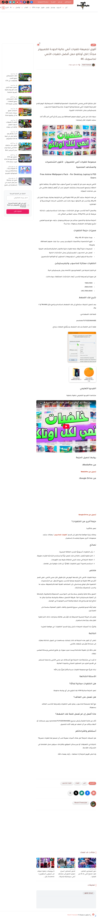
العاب (26, 7)
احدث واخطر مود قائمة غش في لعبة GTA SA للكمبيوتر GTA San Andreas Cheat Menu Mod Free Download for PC (11, 136)
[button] (87, 793)
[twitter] (28, 2)
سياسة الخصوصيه (43, 2)
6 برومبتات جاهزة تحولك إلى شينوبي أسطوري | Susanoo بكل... (45, 874)
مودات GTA (36, 7)
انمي (93, 45)
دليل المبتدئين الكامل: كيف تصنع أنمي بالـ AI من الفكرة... (87, 874)
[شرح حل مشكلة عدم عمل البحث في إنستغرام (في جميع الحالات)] (25, 181)
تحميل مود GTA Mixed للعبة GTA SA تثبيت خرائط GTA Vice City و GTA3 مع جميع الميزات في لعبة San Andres (10, 159)
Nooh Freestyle (86, 65)
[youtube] (17, 2)
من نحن (60, 2)
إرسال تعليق (89, 893)
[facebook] (31, 2)
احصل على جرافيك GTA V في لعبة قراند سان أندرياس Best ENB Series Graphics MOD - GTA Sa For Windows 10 (10, 148)
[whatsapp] (14, 2)
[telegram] (10, 2)
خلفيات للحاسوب (60, 535)
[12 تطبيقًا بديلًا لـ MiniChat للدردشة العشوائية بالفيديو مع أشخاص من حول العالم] (25, 170)
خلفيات (77, 783)
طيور (43, 7)
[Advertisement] (49, 28)
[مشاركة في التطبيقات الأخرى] (70, 793)
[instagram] (21, 2)
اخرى (7, 7)
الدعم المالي (68, 2)
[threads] (6, 2)
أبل (66, 7)
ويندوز (53, 7)
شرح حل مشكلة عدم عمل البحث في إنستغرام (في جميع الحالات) (10, 183)
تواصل (18, 7)
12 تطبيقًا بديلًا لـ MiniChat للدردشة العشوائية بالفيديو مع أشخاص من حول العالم (10, 171)
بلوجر (47, 7)
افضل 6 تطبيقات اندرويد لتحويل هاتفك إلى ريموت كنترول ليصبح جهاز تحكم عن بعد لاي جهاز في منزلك (11, 125)
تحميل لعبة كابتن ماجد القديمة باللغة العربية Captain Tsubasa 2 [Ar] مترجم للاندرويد (11, 90)
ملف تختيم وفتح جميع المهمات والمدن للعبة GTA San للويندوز (11, 101)
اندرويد (58, 7)
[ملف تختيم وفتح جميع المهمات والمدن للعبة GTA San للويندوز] (25, 100)
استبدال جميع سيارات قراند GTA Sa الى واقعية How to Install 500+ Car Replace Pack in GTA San (10, 113)
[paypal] (24, 2)
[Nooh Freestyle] (83, 5)
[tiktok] (3, 2)
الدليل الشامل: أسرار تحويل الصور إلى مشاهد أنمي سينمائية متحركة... (66, 874)
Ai (10, 7)
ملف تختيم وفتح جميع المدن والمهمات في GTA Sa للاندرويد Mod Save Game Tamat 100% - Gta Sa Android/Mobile (11, 78)
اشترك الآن (18, 211)
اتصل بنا (53, 2)
